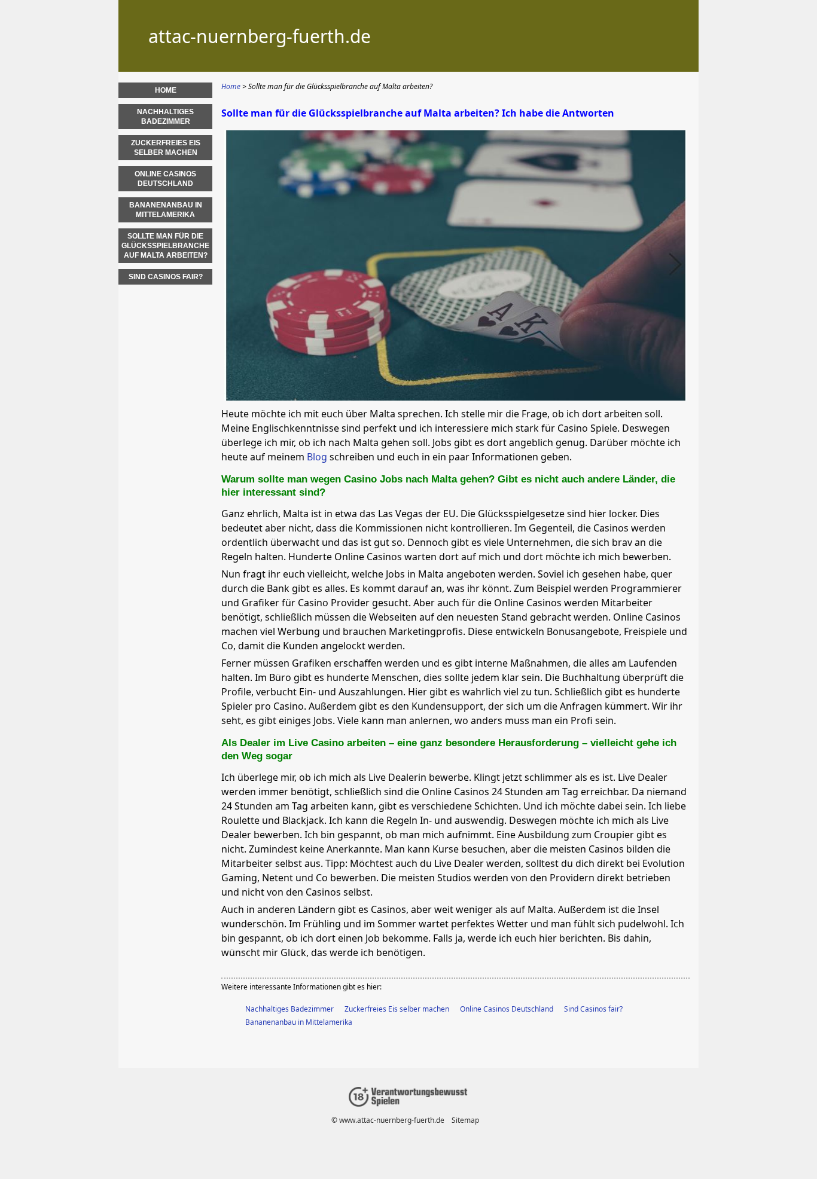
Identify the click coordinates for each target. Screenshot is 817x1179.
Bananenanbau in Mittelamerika (298, 1022)
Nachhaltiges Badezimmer (289, 1009)
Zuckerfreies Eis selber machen (397, 1009)
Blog (317, 456)
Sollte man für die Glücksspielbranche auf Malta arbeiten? (165, 245)
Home (165, 90)
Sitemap (465, 1120)
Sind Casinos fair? (593, 1009)
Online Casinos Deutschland (506, 1009)
